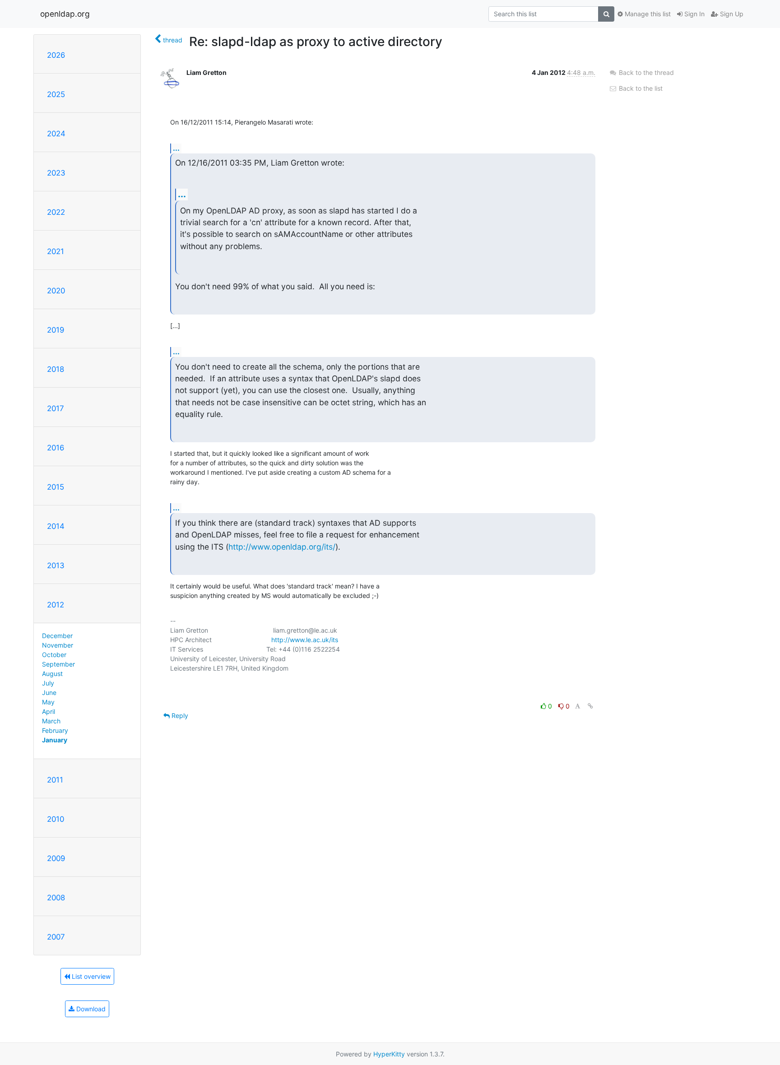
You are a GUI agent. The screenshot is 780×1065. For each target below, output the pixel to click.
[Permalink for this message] (590, 706)
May (48, 702)
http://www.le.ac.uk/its (304, 640)
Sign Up (730, 14)
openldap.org (65, 14)
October (54, 654)
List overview (90, 976)
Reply (179, 715)
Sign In (693, 14)
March (51, 721)
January (54, 740)
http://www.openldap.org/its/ (281, 546)
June (49, 692)
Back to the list (640, 88)
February (55, 730)
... (176, 148)
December (57, 635)
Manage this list (647, 14)
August (52, 673)
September (58, 664)
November (57, 645)
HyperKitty (389, 1054)
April (48, 711)
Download (90, 1009)
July (48, 683)
